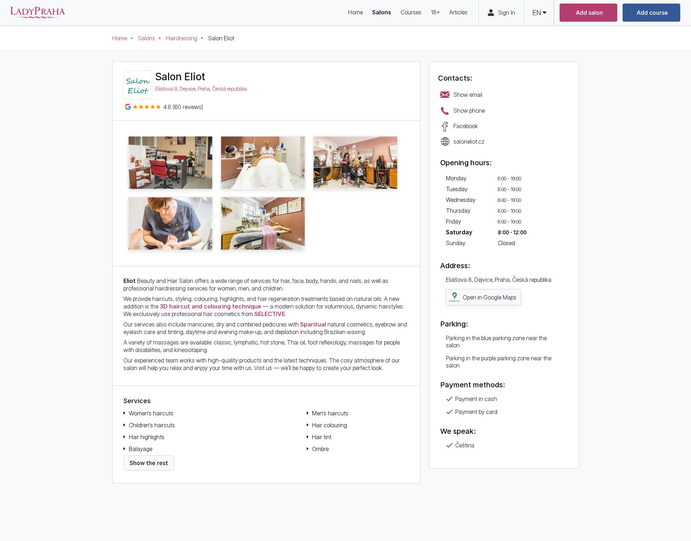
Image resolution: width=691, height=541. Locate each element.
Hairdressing (181, 38)
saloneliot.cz (468, 141)
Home (119, 38)
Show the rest (149, 462)
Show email (467, 94)
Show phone (469, 110)
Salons (146, 38)
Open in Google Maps (489, 297)
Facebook (465, 126)
